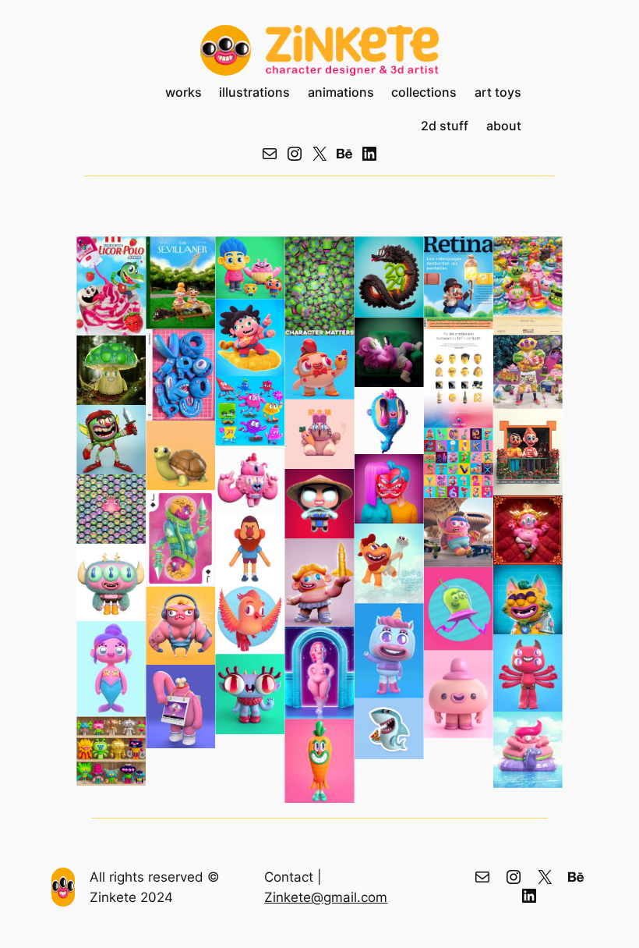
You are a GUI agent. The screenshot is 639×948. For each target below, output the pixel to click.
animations (341, 92)
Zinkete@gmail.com (325, 897)
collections (424, 92)
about (503, 126)
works (183, 92)
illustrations (254, 92)
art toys (498, 92)
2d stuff (444, 126)
